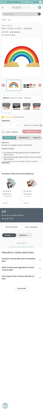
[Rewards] (5, 406)
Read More (5, 163)
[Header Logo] (21, 7)
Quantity (6, 121)
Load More (21, 289)
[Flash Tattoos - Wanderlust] (11, 183)
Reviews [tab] (8, 235)
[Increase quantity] (17, 125)
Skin (9, 20)
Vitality (4, 20)
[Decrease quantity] (3, 125)
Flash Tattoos (7, 26)
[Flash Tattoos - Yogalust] (31, 183)
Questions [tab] (23, 235)
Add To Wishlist (12, 132)
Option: (17, 98)
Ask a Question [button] (31, 227)
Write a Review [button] (11, 227)
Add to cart (32, 131)
